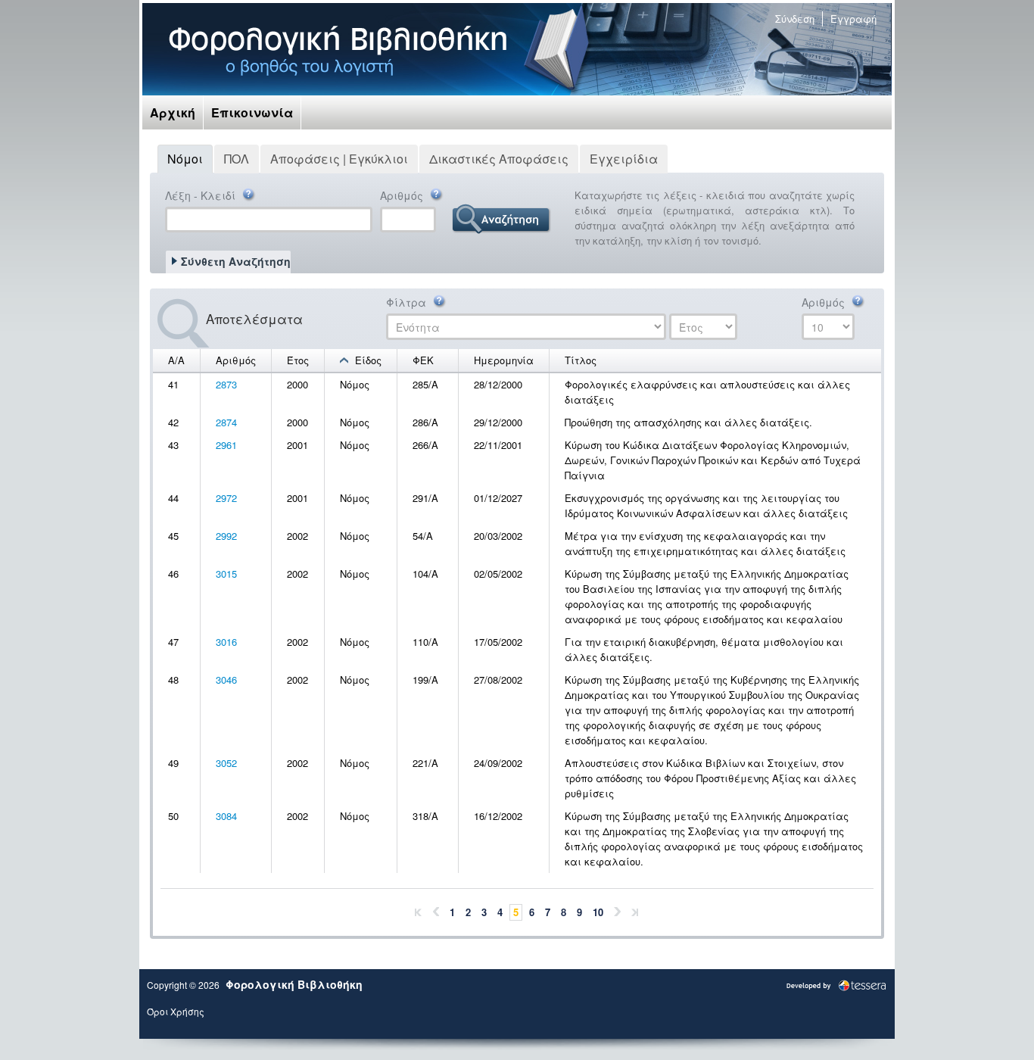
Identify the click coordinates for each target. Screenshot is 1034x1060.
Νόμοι (185, 158)
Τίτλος (580, 360)
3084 (226, 816)
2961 (226, 445)
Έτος (298, 360)
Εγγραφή (853, 18)
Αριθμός (403, 195)
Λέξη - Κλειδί (201, 195)
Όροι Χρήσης (175, 1011)
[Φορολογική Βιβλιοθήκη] (337, 49)
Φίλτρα (407, 302)
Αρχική (172, 112)
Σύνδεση (794, 18)
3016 (226, 641)
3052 (226, 763)
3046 (226, 679)
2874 (226, 422)
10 (598, 912)
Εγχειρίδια (624, 158)
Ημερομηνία (504, 360)
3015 (226, 573)
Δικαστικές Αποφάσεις (498, 158)
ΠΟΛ (236, 158)
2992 (226, 535)
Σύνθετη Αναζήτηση (236, 261)
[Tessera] (836, 983)
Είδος (368, 360)
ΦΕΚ (423, 360)
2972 (226, 498)
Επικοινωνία (252, 112)
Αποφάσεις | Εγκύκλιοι (339, 158)
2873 (226, 384)
